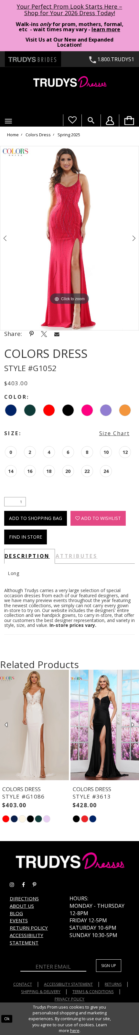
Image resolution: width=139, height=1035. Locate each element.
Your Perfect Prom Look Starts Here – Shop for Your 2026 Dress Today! (69, 10)
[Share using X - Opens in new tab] (44, 334)
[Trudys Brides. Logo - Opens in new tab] (33, 59)
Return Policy (29, 928)
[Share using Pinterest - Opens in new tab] (31, 334)
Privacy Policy (70, 999)
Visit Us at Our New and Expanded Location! (69, 42)
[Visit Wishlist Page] (72, 120)
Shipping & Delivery (40, 991)
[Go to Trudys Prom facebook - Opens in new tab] (27, 884)
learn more (105, 29)
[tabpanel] (69, 238)
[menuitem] (129, 120)
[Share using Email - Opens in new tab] (56, 334)
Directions (24, 898)
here (75, 1030)
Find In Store (25, 537)
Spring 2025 (69, 134)
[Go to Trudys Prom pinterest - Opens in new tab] (38, 884)
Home (13, 134)
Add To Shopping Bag (35, 518)
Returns (113, 984)
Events (19, 920)
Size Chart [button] (114, 433)
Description (27, 556)
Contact (22, 984)
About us (22, 906)
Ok (7, 1018)
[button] (8, 121)
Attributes (77, 556)
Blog (16, 913)
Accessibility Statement (68, 984)
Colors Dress (38, 134)
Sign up (108, 965)
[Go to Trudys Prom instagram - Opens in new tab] (16, 884)
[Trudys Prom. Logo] (69, 82)
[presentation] (34, 725)
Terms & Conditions (93, 991)
